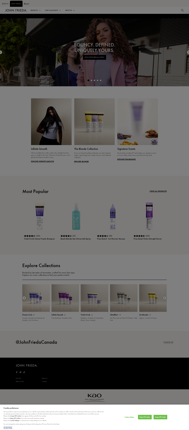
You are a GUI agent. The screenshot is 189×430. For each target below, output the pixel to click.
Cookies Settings (129, 417)
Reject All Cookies (145, 417)
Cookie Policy (8, 428)
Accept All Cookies (160, 417)
